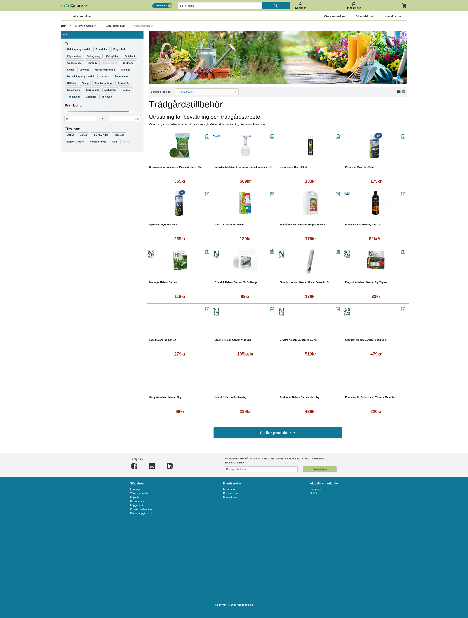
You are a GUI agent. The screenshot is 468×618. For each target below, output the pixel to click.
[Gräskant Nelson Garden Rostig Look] (376, 318)
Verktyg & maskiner (85, 26)
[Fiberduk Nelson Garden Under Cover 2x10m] (310, 260)
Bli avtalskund (231, 493)
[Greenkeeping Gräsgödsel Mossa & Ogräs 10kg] (180, 145)
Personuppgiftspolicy (142, 513)
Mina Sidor (229, 489)
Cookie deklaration (141, 509)
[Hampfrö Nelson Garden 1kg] (180, 376)
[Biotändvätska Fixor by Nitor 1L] (376, 203)
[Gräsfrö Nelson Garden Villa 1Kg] (245, 318)
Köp (163, 155)
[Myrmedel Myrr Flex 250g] (376, 145)
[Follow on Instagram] (152, 467)
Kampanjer (316, 489)
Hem (63, 26)
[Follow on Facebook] (134, 467)
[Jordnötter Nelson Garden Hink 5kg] (310, 376)
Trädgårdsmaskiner (114, 26)
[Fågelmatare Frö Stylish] (180, 318)
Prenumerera (320, 469)
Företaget (135, 489)
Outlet (313, 493)
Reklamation (137, 501)
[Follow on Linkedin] (170, 467)
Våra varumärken (140, 493)
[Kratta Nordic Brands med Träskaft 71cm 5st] (376, 376)
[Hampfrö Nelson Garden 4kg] (245, 376)
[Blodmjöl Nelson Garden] (180, 260)
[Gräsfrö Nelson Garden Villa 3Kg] (310, 318)
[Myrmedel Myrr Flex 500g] (180, 203)
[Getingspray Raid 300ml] (310, 145)
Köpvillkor (135, 497)
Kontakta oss (230, 497)
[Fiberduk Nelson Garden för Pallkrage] (245, 260)
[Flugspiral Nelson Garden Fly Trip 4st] (376, 260)
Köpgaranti (136, 505)
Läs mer (197, 155)
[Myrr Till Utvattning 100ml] (245, 203)
